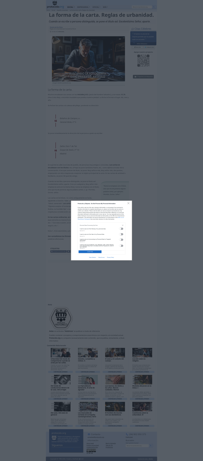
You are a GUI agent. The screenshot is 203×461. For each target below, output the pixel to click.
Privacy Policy (110, 257)
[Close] (128, 203)
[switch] (121, 229)
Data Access (101, 257)
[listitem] (101, 225)
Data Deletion (92, 257)
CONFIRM (90, 251)
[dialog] (101, 230)
